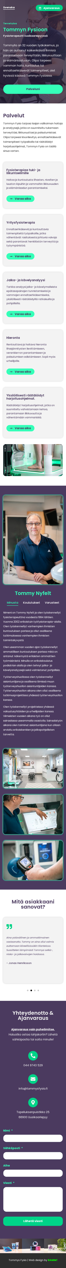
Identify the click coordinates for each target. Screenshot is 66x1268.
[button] (28, 990)
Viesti (7, 1183)
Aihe (6, 1165)
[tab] (12, 603)
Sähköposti (12, 1148)
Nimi (7, 1131)
